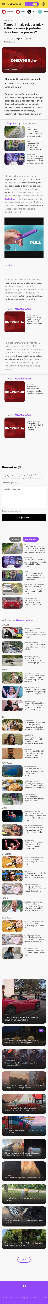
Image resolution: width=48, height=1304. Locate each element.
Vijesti (23, 11)
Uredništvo (7, 1297)
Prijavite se (24, 517)
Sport (33, 11)
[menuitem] (43, 4)
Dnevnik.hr (10, 11)
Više (24, 1259)
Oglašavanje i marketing (25, 1297)
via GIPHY (9, 265)
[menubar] (43, 4)
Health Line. (10, 199)
